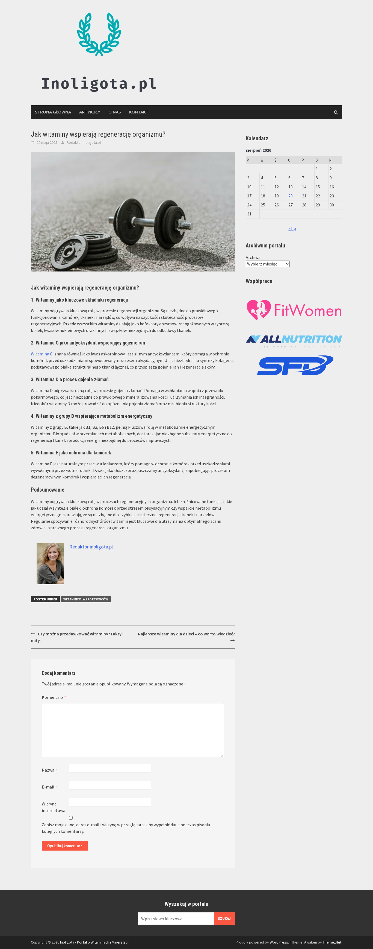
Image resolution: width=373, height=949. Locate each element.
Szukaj (224, 918)
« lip (292, 228)
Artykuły (89, 112)
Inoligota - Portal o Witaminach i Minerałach (94, 942)
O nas (114, 112)
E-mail (49, 787)
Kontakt (138, 112)
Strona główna (53, 112)
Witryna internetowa (53, 807)
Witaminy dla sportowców (85, 599)
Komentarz (54, 697)
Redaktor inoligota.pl (84, 142)
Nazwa (49, 770)
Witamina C (41, 354)
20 (290, 195)
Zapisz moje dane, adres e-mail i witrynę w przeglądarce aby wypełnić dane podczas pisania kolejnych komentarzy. (126, 828)
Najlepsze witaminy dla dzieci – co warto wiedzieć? (186, 633)
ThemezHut (332, 942)
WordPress (279, 942)
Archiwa (253, 257)
